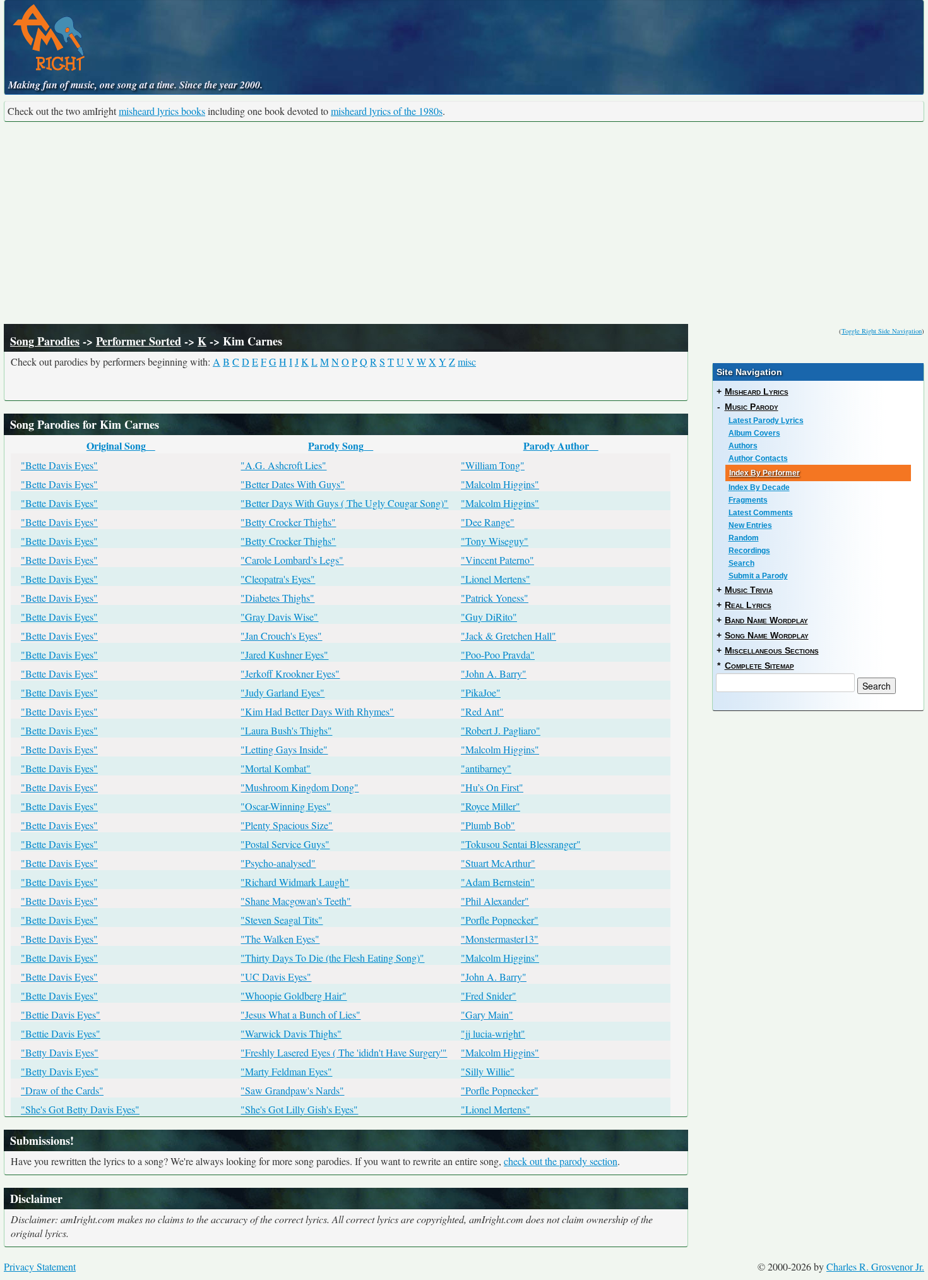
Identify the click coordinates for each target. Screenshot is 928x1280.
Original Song (116, 445)
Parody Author (556, 445)
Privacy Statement (40, 1266)
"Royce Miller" (490, 806)
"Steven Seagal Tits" (282, 919)
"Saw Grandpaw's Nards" (292, 1090)
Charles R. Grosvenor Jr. (875, 1266)
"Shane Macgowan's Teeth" (296, 900)
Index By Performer (764, 473)
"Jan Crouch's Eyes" (281, 635)
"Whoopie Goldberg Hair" (294, 995)
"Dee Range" (488, 522)
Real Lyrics (748, 605)
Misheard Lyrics (756, 391)
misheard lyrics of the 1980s (387, 110)
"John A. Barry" (493, 673)
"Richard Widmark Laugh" (295, 881)
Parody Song (336, 445)
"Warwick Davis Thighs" (291, 1033)
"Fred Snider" (488, 995)
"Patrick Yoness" (494, 597)
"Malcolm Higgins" (500, 484)
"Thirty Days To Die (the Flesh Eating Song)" (332, 957)
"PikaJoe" (481, 692)
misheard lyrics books (162, 110)
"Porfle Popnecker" (499, 919)
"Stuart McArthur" (498, 863)
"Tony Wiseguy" (494, 540)
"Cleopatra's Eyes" (278, 578)
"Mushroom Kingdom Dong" (300, 787)
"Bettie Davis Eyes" (60, 1014)
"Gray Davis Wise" (279, 616)
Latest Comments (761, 512)
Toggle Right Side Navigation (882, 330)
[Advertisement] (464, 223)
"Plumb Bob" (488, 825)
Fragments (748, 500)
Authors (743, 445)
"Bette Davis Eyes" (59, 465)
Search (741, 563)
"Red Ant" (482, 711)
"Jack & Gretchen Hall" (508, 635)
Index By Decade (759, 487)
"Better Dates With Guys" (293, 484)
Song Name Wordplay (767, 635)
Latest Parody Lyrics (766, 420)
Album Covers (754, 433)
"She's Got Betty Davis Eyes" (80, 1109)
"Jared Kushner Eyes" (284, 654)
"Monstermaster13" (499, 938)
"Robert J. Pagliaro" (500, 730)
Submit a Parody (758, 575)
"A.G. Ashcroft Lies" (283, 465)
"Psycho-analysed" (278, 863)
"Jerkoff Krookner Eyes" (290, 673)
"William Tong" (493, 465)
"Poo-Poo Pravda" (498, 654)
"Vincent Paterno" (497, 559)
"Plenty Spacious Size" (287, 825)
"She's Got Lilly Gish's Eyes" (299, 1109)
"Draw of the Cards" (62, 1090)
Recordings (749, 550)
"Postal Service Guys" (285, 844)
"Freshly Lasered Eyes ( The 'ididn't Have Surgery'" (344, 1052)
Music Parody (751, 407)
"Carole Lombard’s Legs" (292, 559)
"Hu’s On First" (492, 787)
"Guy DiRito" (489, 616)
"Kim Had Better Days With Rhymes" (317, 711)
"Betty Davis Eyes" (59, 1052)
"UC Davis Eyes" (276, 976)
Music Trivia (749, 590)
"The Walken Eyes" (280, 938)
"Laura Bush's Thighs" (286, 730)
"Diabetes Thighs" (277, 597)
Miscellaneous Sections (772, 650)
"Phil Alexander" (495, 900)
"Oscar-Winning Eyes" (286, 806)
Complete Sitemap (759, 666)
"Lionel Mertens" (495, 578)
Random (744, 538)
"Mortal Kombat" (276, 768)
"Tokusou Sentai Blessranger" (521, 844)
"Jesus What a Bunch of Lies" (300, 1014)
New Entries (750, 525)
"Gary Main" (487, 1014)
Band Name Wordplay (766, 620)
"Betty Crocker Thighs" (288, 522)
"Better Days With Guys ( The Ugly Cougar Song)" (344, 503)
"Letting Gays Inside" (284, 749)
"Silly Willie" (488, 1071)
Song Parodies (45, 341)
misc (467, 361)
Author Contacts (758, 458)
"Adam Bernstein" (498, 881)
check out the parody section (560, 1161)
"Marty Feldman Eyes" (286, 1071)
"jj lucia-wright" (493, 1033)
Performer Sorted (138, 341)
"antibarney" (486, 768)
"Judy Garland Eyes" (282, 692)
